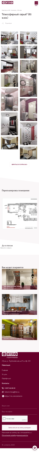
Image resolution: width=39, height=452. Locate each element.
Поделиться (8, 23)
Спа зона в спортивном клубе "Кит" (13, 338)
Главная (5, 370)
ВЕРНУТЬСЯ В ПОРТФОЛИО (19, 164)
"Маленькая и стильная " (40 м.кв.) (13, 311)
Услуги (4, 374)
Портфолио (6, 378)
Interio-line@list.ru (12, 392)
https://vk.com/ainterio (13, 396)
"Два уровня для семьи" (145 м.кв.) (13, 286)
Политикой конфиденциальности (15, 435)
